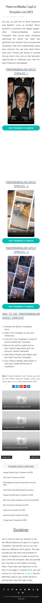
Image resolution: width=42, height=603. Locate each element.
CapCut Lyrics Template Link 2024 (14, 510)
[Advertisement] (21, 154)
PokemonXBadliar (11, 17)
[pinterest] (22, 592)
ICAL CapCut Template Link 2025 (14, 477)
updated (15, 381)
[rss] (20, 589)
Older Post (35, 457)
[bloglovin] (29, 589)
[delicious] (25, 589)
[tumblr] (33, 589)
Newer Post (6, 457)
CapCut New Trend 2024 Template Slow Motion (18, 490)
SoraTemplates (16, 596)
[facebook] (4, 589)
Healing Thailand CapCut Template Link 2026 (18, 472)
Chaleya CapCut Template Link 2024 (14, 427)
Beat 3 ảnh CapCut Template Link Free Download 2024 (21, 500)
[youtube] (37, 589)
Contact (28, 573)
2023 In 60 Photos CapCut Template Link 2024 (17, 407)
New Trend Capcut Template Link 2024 (15, 505)
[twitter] (16, 589)
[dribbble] (8, 589)
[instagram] (18, 592)
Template (21, 17)
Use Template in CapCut (21, 128)
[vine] (12, 589)
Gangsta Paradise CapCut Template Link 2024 (18, 495)
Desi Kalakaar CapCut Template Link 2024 (16, 448)
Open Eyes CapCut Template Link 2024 (15, 515)
